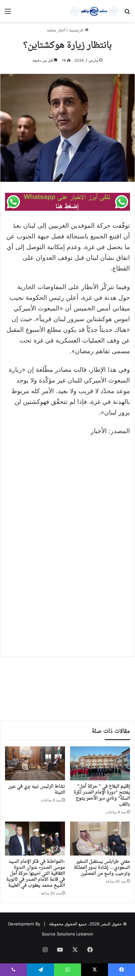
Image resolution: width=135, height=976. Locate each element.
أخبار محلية (56, 29)
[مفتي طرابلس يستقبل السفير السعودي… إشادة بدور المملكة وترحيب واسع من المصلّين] (100, 839)
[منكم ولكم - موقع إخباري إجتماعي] (94, 11)
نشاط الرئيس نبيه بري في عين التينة (36, 789)
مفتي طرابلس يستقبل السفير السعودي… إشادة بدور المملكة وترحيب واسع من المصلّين (102, 867)
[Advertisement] (67, 511)
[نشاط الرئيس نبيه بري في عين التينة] (35, 763)
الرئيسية (77, 29)
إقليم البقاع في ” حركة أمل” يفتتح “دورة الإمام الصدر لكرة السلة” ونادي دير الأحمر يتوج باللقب (102, 795)
